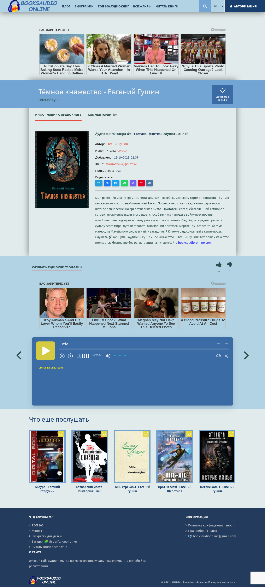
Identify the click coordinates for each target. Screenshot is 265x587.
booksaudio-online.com (195, 242)
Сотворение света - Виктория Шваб (90, 489)
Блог (66, 6)
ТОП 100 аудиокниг (113, 6)
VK (149, 183)
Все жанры (142, 6)
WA (124, 183)
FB (107, 183)
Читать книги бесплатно (49, 547)
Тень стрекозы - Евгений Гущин (132, 489)
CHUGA (122, 150)
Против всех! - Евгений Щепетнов (174, 489)
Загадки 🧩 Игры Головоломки (54, 541)
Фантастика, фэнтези (145, 133)
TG (98, 183)
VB (133, 183)
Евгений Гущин (117, 144)
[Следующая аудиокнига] (246, 355)
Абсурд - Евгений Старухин (47, 489)
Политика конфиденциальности (212, 525)
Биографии (84, 6)
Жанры (37, 531)
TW (115, 183)
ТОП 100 (37, 525)
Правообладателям (202, 531)
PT (141, 183)
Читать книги (167, 6)
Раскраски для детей (47, 536)
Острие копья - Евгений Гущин (217, 489)
